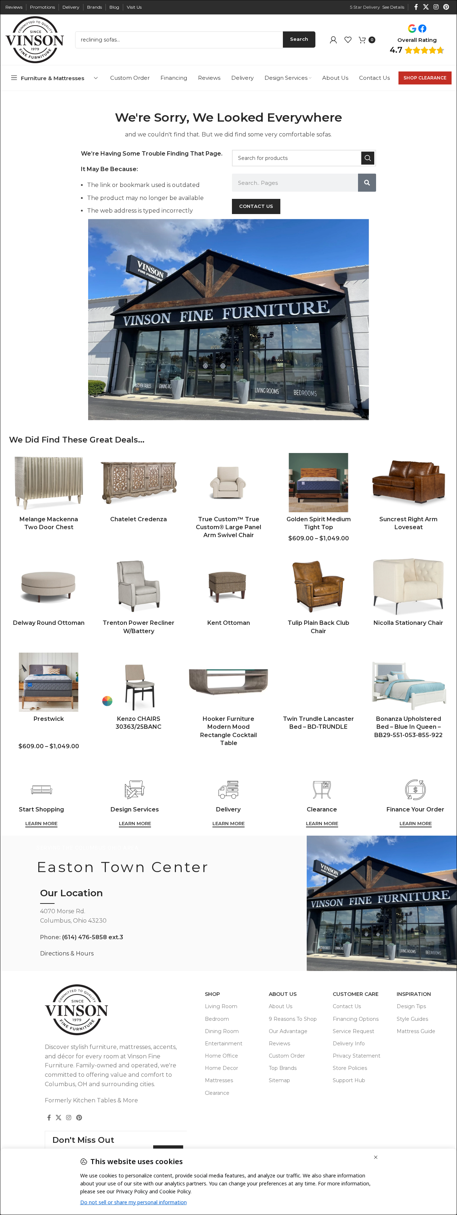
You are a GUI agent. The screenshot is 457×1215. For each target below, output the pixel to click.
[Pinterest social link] (446, 7)
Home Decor (221, 1068)
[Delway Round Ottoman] (48, 586)
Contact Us (347, 1006)
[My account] (333, 39)
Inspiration (414, 994)
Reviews (279, 1043)
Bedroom (217, 1019)
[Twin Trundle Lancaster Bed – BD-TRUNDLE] (318, 682)
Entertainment (223, 1043)
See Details (393, 7)
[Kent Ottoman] (228, 586)
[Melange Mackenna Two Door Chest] (48, 482)
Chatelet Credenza (138, 519)
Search (299, 39)
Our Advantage (288, 1031)
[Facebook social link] (416, 7)
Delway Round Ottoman (49, 622)
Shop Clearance (425, 77)
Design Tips (411, 1006)
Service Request (353, 1031)
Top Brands (283, 1068)
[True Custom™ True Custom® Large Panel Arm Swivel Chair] (228, 482)
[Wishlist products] (348, 39)
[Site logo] (34, 39)
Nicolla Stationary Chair (408, 622)
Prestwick (49, 718)
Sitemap (279, 1080)
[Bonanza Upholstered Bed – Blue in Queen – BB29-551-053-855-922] (408, 682)
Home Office (221, 1056)
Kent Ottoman (228, 622)
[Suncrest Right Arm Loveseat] (408, 482)
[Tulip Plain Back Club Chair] (318, 586)
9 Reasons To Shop (293, 1019)
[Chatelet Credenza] (138, 482)
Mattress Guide (416, 1031)
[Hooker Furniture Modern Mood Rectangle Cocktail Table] (228, 682)
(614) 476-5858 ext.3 (92, 937)
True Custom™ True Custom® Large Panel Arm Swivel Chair (228, 527)
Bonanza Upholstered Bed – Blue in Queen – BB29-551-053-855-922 (408, 727)
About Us (283, 994)
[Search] (367, 158)
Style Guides (412, 1019)
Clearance (217, 1093)
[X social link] (426, 7)
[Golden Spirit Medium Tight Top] (318, 482)
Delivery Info (349, 1043)
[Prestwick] (48, 682)
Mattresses (219, 1080)
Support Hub (349, 1080)
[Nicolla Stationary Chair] (408, 586)
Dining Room (222, 1031)
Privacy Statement (356, 1056)
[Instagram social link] (436, 7)
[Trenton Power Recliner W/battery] (138, 586)
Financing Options (356, 1019)
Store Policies (350, 1068)
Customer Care (356, 994)
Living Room (221, 1006)
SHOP (212, 994)
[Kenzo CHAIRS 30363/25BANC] (138, 682)
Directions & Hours (67, 953)
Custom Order (287, 1056)
